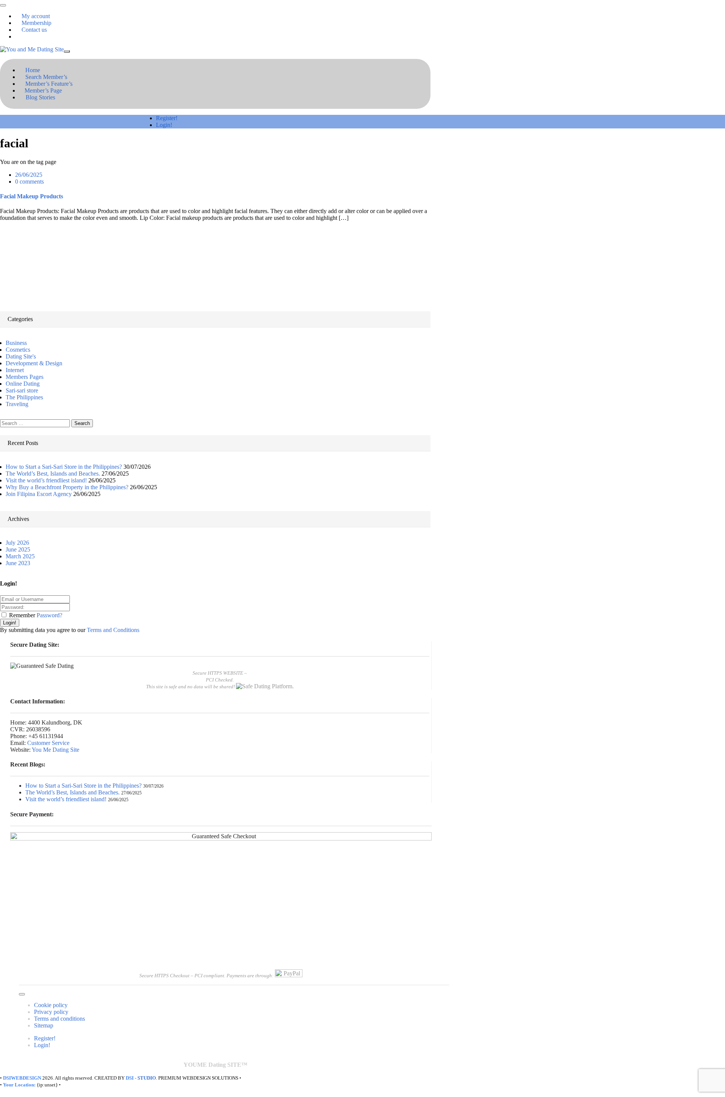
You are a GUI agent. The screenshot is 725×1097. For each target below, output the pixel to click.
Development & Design (34, 363)
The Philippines (24, 397)
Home (32, 70)
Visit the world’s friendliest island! (46, 480)
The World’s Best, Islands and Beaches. (53, 473)
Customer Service (48, 743)
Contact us (34, 29)
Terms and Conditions (113, 630)
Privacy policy (51, 1012)
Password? (49, 615)
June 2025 (18, 549)
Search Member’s (46, 77)
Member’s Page (43, 90)
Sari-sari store (22, 390)
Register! (166, 118)
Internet (15, 370)
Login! (164, 125)
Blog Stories (40, 97)
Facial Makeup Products (31, 196)
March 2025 (20, 556)
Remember (22, 615)
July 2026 (17, 542)
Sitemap (43, 1025)
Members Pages (24, 377)
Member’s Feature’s (48, 83)
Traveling (17, 404)
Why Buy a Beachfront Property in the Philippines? (67, 487)
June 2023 (18, 563)
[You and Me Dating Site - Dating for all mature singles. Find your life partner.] (32, 49)
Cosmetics (18, 349)
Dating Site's (21, 356)
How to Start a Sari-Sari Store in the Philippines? (64, 467)
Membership (36, 23)
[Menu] (3, 5)
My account (36, 16)
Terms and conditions (59, 1018)
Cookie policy (51, 1005)
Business (16, 343)
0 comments (29, 181)
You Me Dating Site (55, 749)
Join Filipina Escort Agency (39, 494)
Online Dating (23, 383)
